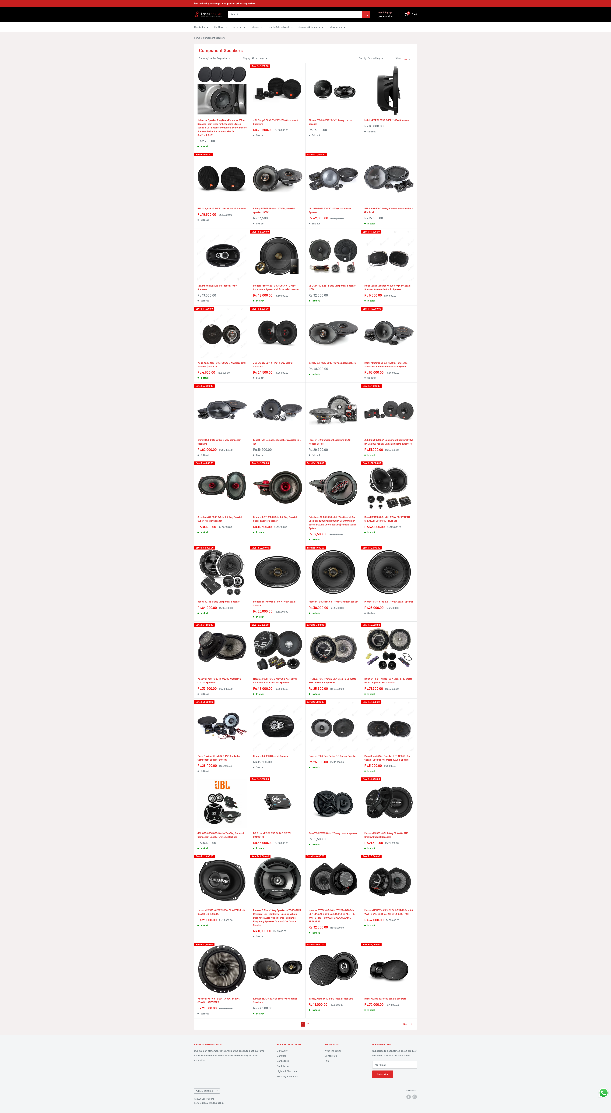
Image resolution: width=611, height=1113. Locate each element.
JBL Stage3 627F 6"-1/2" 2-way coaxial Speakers (273, 364)
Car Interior (283, 1065)
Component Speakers (214, 37)
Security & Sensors (309, 26)
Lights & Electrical (278, 26)
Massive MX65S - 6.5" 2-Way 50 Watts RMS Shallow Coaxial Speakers (386, 835)
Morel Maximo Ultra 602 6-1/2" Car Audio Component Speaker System (218, 758)
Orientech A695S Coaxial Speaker (270, 756)
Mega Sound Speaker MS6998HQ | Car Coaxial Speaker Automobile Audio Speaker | (387, 287)
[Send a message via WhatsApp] (603, 1093)
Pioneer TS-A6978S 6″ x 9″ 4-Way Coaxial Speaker (274, 603)
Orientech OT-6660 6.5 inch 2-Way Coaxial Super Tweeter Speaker (275, 519)
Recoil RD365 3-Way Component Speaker (218, 601)
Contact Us (331, 1055)
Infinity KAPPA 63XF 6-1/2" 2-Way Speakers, (387, 120)
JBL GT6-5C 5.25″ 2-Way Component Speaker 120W (332, 287)
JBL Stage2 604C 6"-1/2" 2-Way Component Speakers (275, 122)
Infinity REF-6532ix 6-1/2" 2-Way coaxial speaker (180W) (274, 210)
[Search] (366, 14)
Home (197, 37)
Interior (255, 26)
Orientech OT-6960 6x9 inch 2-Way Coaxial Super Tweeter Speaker (219, 519)
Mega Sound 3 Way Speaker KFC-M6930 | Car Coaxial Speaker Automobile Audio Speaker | (387, 758)
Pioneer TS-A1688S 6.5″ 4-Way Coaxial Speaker (333, 601)
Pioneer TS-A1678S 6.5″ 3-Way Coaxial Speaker (388, 601)
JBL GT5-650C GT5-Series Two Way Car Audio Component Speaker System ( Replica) (221, 835)
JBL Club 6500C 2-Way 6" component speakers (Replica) (388, 210)
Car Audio (199, 26)
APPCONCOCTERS (215, 1103)
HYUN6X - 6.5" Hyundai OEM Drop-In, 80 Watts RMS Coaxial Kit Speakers (332, 680)
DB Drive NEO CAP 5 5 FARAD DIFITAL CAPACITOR (272, 835)
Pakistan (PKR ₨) (204, 1091)
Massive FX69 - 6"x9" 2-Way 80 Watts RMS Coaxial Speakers (219, 680)
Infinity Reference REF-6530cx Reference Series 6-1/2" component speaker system (385, 364)
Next (405, 1024)
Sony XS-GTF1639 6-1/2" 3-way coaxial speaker (333, 833)
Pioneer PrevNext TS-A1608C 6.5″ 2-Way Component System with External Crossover (276, 287)
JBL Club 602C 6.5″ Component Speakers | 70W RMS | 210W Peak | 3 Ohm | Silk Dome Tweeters (388, 441)
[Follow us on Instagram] (414, 1096)
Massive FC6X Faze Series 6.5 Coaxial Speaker (332, 756)
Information (335, 26)
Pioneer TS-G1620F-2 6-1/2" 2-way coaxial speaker (330, 122)
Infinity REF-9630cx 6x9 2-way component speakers (219, 441)
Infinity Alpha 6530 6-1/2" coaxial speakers (331, 998)
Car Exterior (283, 1060)
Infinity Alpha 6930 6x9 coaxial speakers (385, 998)
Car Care (219, 26)
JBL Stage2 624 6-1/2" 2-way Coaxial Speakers (221, 208)
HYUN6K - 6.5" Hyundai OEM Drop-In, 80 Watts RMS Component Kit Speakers (388, 680)
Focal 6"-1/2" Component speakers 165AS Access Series (330, 441)
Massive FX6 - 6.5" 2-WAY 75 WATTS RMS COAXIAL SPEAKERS (218, 1000)
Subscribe (383, 1074)
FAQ (327, 1060)
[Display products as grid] (405, 58)
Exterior (237, 26)
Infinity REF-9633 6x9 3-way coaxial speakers (332, 362)
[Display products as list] (410, 58)
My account (383, 16)
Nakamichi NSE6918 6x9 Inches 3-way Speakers (217, 287)
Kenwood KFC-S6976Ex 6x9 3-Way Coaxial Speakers (275, 1000)
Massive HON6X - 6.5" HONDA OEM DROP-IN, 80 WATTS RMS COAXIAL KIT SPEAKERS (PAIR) (388, 912)
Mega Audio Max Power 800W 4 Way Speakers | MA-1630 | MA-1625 (221, 364)
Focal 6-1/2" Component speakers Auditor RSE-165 (277, 441)
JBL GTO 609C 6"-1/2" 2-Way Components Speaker (330, 210)
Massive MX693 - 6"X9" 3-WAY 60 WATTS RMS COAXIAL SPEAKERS (221, 912)
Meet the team (333, 1050)
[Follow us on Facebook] (408, 1096)
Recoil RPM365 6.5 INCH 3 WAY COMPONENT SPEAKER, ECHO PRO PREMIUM (387, 519)
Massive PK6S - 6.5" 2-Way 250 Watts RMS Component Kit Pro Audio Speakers (275, 680)
